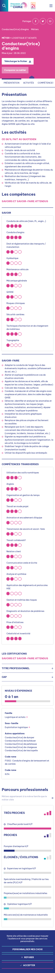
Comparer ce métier (15, 70)
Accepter (29, 965)
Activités (28, 83)
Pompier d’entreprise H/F (16, 846)
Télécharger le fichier (15, 61)
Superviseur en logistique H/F (21, 868)
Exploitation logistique (16, 727)
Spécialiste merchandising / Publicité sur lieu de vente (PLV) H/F (26, 881)
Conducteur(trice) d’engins (15, 29)
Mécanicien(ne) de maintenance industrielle (26, 914)
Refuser (29, 957)
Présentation (11, 83)
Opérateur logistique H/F (19, 904)
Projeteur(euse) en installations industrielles (25, 893)
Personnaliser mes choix (27, 949)
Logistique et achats (15, 717)
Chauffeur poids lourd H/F (20, 824)
